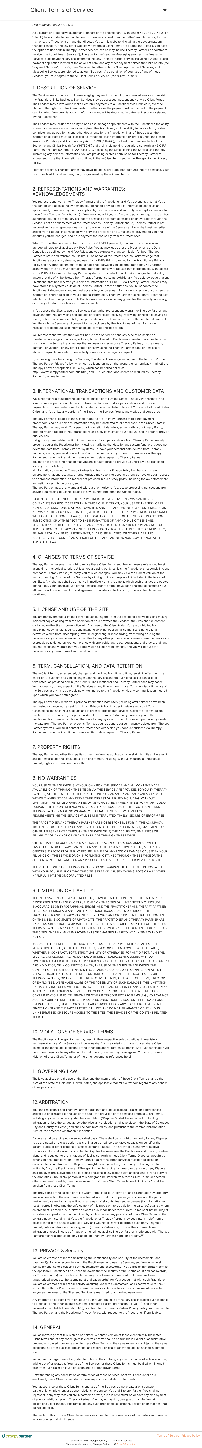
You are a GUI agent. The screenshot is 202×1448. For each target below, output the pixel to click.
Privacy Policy (190, 1435)
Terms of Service (168, 1435)
